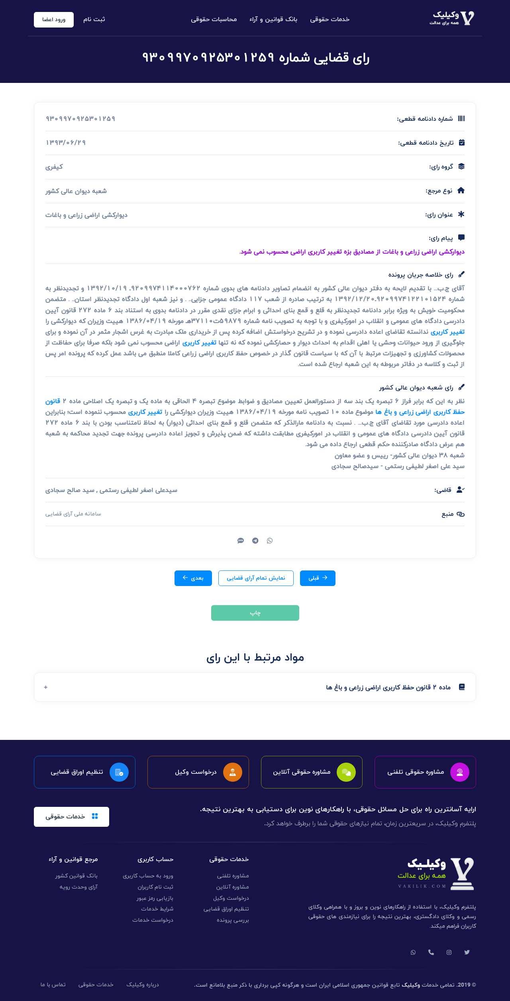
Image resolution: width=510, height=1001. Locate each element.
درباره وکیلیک (142, 985)
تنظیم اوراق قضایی (226, 909)
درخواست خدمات (152, 920)
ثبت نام (94, 19)
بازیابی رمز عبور (155, 898)
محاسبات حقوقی (214, 19)
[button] (255, 687)
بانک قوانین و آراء (273, 19)
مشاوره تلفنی (233, 876)
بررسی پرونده (233, 920)
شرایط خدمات (157, 909)
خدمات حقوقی (330, 19)
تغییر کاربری (448, 331)
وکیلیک (411, 985)
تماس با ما (53, 985)
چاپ (255, 613)
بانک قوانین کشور (76, 876)
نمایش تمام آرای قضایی (256, 578)
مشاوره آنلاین (232, 887)
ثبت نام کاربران (155, 887)
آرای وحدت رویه (79, 887)
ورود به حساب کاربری (148, 876)
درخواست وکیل (231, 898)
